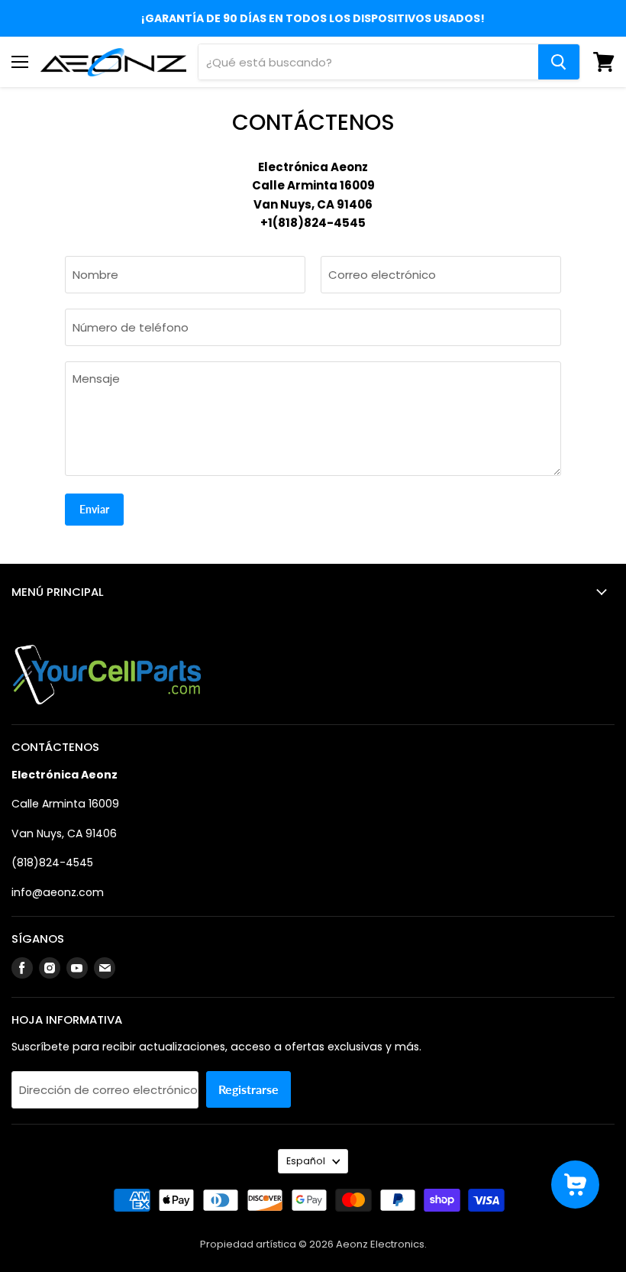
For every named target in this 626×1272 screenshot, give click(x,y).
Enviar (94, 509)
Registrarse (248, 1089)
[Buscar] (558, 61)
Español (305, 1160)
